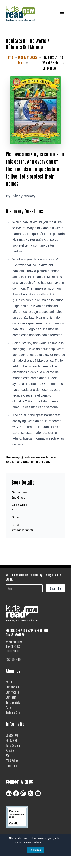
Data (8, 707)
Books (33, 57)
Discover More (23, 60)
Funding (10, 750)
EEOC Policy (12, 760)
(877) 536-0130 (14, 659)
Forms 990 (11, 766)
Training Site (13, 712)
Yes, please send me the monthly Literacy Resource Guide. (34, 577)
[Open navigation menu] (61, 14)
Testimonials (13, 702)
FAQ (8, 755)
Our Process (12, 692)
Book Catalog (13, 745)
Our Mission (12, 687)
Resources (11, 740)
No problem (35, 850)
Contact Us (12, 735)
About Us (11, 682)
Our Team (11, 697)
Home (9, 57)
